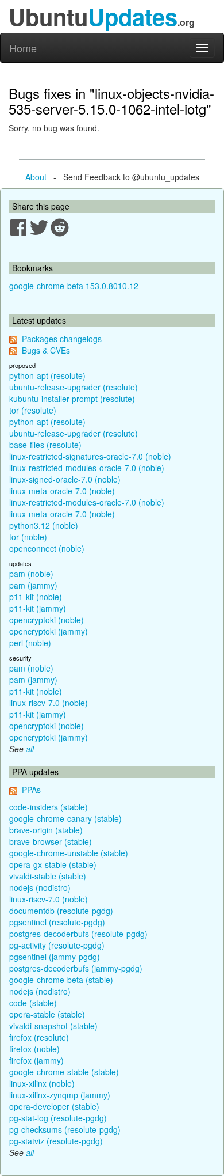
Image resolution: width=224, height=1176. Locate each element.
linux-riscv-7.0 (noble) (48, 702)
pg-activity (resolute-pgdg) (57, 945)
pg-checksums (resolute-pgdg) (65, 1129)
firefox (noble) (34, 1048)
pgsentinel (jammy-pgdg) (54, 956)
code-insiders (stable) (48, 807)
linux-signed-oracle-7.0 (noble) (65, 479)
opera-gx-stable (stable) (52, 864)
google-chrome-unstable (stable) (68, 853)
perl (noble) (30, 642)
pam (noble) (31, 573)
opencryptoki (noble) (46, 619)
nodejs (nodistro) (40, 887)
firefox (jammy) (36, 1060)
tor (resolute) (32, 410)
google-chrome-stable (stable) (64, 1072)
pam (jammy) (33, 585)
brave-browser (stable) (50, 841)
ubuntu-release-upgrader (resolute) (73, 387)
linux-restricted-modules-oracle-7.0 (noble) (86, 467)
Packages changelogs (62, 338)
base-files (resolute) (45, 444)
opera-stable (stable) (47, 1014)
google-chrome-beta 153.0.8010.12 (73, 285)
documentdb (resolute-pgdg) (61, 910)
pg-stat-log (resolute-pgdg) (58, 1118)
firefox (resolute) (39, 1037)
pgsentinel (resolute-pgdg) (57, 922)
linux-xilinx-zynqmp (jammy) (59, 1095)
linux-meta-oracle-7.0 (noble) (62, 490)
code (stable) (33, 1002)
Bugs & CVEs (46, 350)
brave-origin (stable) (46, 830)
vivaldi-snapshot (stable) (53, 1025)
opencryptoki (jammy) (48, 631)
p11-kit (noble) (35, 596)
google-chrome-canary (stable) (65, 818)
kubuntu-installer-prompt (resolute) (72, 398)
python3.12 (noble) (43, 525)
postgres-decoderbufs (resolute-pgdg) (78, 933)
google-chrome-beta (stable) (61, 979)
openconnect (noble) (46, 548)
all (30, 748)
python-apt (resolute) (47, 375)
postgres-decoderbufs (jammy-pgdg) (75, 968)
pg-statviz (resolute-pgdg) (56, 1141)
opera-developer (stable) (54, 1106)
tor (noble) (28, 537)
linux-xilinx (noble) (42, 1083)
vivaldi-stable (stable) (47, 876)
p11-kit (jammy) (37, 608)
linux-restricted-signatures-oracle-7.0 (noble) (90, 456)
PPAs (31, 789)
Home (23, 47)
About (36, 177)
